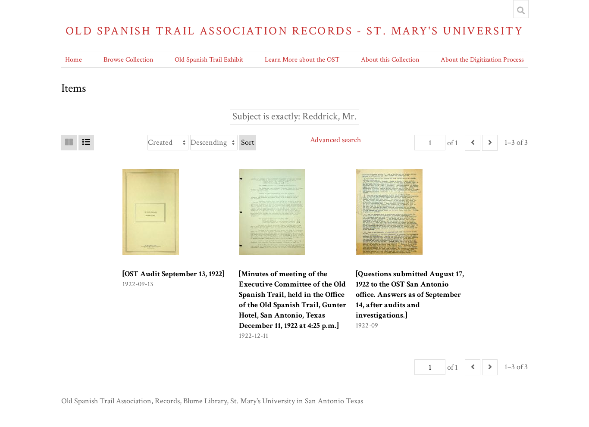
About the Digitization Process (482, 59)
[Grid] (69, 142)
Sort (247, 142)
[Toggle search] (521, 10)
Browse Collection (128, 59)
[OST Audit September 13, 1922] (173, 274)
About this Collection (390, 59)
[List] (86, 142)
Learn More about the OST (302, 59)
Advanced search (335, 140)
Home (73, 59)
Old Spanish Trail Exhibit (209, 59)
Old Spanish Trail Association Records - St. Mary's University (294, 30)
